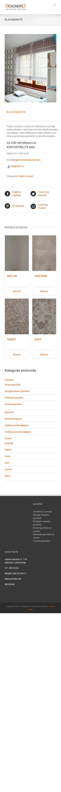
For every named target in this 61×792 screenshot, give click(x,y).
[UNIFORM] (44, 253)
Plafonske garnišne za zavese (43, 536)
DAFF (38, 339)
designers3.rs (17, 166)
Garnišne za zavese (42, 511)
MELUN (12, 276)
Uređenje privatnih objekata (18, 432)
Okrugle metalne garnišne (17, 391)
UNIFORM (41, 276)
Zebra (7, 476)
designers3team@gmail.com (26, 160)
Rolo (7, 463)
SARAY (11, 339)
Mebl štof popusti (13, 419)
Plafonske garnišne (14, 397)
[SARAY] (17, 316)
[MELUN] (17, 253)
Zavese (29, 176)
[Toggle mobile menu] (54, 4)
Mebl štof (9, 412)
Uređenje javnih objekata (16, 425)
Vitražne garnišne (13, 404)
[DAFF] (44, 316)
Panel (7, 456)
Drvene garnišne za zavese (42, 529)
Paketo (21, 176)
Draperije (9, 443)
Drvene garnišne (12, 384)
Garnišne (9, 380)
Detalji (18, 291)
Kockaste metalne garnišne (41, 523)
